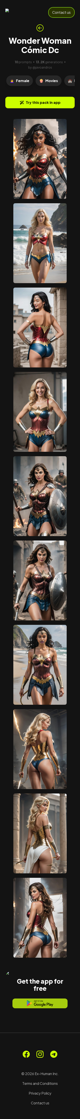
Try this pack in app (43, 102)
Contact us (61, 12)
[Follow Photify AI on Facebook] (26, 1054)
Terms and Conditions (40, 1083)
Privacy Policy (40, 1093)
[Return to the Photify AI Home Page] (20, 12)
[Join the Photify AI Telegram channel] (53, 1054)
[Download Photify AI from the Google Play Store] (40, 1003)
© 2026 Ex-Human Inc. (40, 1073)
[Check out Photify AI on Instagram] (40, 1054)
